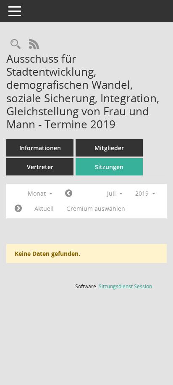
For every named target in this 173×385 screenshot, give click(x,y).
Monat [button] (37, 193)
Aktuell (44, 208)
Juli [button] (112, 193)
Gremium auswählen (95, 208)
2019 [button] (142, 193)
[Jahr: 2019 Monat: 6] (69, 193)
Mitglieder (109, 148)
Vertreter (40, 167)
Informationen (40, 148)
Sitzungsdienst (125, 286)
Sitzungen (109, 167)
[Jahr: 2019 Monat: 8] (18, 208)
